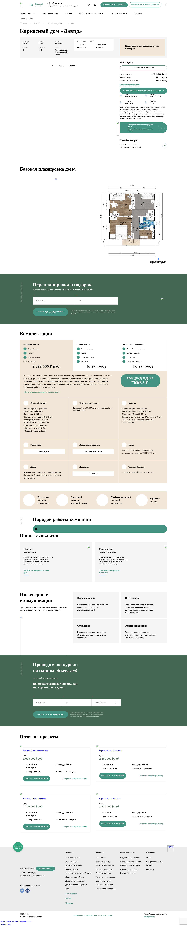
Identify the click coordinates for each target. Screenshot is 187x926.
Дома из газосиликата (74, 881)
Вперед (72, 65)
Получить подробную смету (75, 778)
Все (67, 889)
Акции (68, 898)
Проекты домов (26, 13)
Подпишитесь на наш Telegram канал (15, 922)
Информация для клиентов (90, 13)
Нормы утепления (127, 873)
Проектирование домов (105, 889)
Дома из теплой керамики (76, 885)
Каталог (37, 23)
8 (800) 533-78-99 (55, 3)
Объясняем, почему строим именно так (109, 572)
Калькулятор (71, 894)
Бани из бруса (71, 869)
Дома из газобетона (73, 865)
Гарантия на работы (104, 885)
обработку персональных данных (88, 716)
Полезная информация (105, 877)
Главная (23, 23)
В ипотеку (143, 68)
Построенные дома (50, 13)
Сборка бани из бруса (129, 869)
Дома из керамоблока (74, 877)
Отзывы (149, 865)
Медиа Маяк (149, 917)
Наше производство (104, 869)
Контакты (138, 13)
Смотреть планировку (36, 778)
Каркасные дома (55, 23)
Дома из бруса (71, 861)
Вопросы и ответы (103, 873)
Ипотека (68, 13)
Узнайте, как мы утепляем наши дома (36, 572)
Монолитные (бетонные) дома (78, 873)
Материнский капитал (105, 865)
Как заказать (101, 858)
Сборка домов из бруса (130, 865)
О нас (148, 858)
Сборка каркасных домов (130, 861)
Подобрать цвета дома (130, 858)
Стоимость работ (103, 881)
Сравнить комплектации (130, 84)
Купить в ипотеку (103, 861)
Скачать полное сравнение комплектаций (42, 392)
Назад (61, 65)
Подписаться (5, 925)
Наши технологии (118, 13)
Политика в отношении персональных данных (93, 915)
